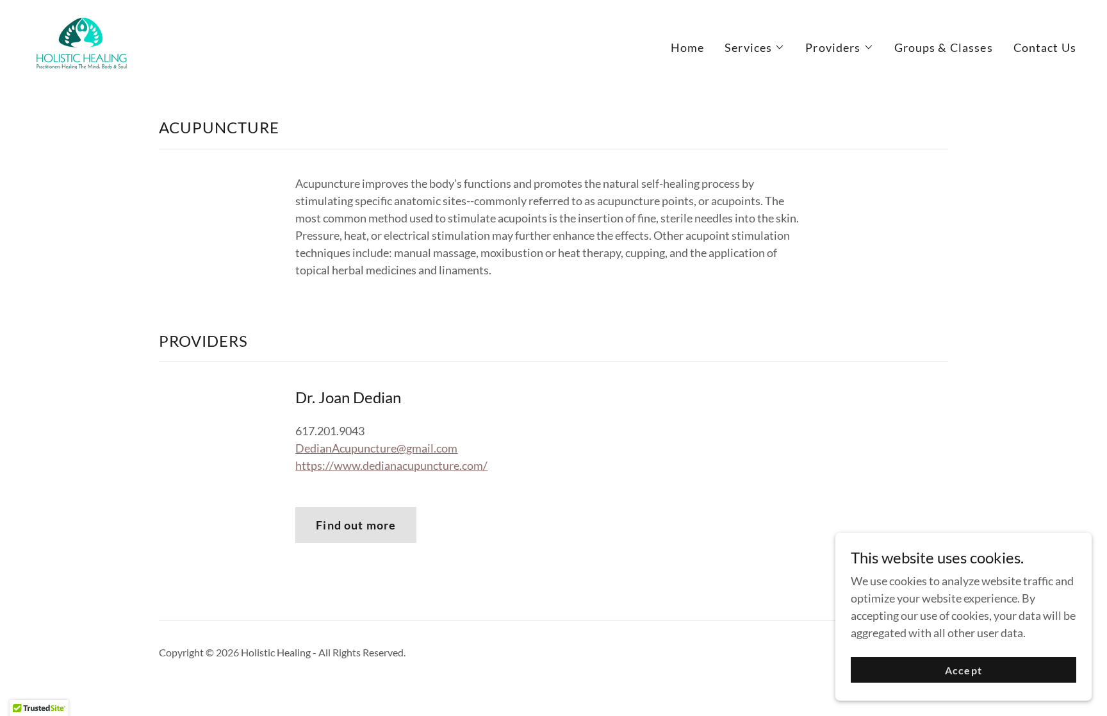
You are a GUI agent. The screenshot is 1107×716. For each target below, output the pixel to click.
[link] (83, 44)
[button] (755, 47)
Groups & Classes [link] (943, 47)
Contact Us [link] (1044, 47)
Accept (963, 670)
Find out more (356, 525)
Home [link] (688, 47)
